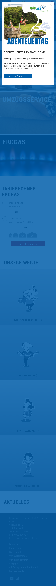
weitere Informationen (18, 76)
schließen (51, 4)
